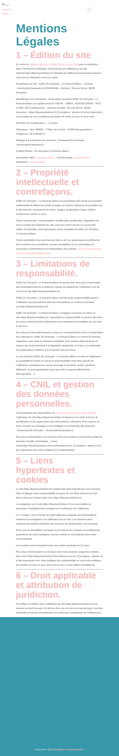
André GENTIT (82, 157)
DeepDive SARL (45, 157)
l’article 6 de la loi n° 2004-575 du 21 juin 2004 (53, 64)
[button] (89, 9)
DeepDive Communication (69, 749)
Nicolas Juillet (37, 162)
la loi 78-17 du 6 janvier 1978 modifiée (75, 413)
